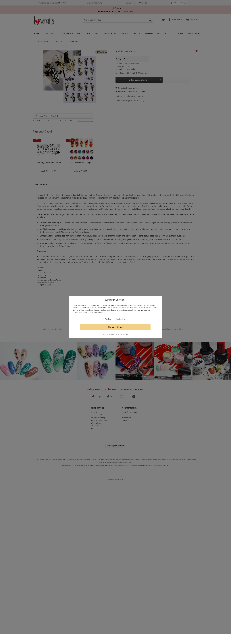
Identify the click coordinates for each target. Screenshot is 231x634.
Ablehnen (108, 319)
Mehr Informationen (96, 312)
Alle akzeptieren (115, 327)
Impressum (107, 334)
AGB (126, 334)
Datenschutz (118, 334)
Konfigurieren (121, 319)
